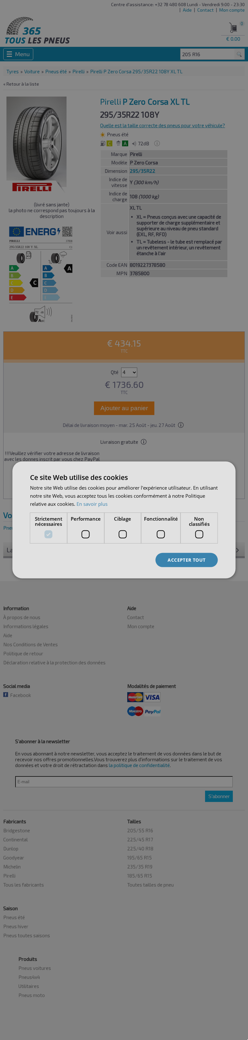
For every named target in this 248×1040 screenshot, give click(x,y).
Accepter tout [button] (186, 559)
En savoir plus (92, 504)
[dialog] (123, 520)
